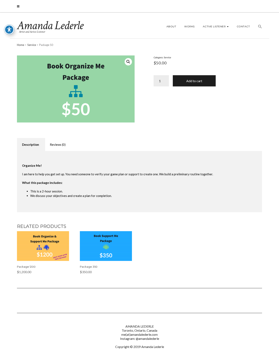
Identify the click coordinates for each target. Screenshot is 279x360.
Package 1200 (26, 266)
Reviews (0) (58, 144)
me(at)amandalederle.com (139, 334)
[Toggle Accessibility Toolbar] (9, 29)
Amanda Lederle (50, 25)
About (171, 26)
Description (30, 144)
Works (189, 26)
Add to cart (194, 81)
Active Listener (215, 26)
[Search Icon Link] (258, 27)
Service (31, 44)
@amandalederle (147, 338)
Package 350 (88, 266)
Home (20, 44)
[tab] (30, 144)
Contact (243, 26)
